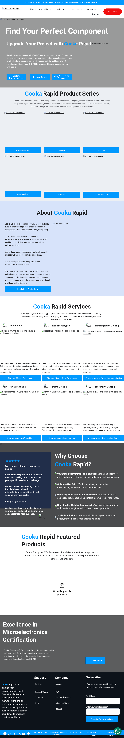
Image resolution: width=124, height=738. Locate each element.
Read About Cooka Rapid (27, 289)
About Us (43, 9)
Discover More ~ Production (20, 378)
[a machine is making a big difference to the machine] (103, 345)
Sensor (62, 150)
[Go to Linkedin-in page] (19, 734)
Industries (91, 9)
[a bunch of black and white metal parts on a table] (103, 406)
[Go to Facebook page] (5, 734)
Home (33, 9)
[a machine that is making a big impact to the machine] (20, 406)
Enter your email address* (97, 707)
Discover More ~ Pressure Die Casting (103, 438)
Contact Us (39, 697)
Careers (58, 684)
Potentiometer (22, 150)
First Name (90, 696)
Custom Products (101, 194)
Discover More (95, 660)
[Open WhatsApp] (118, 731)
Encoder (101, 150)
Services (75, 9)
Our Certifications (63, 697)
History (59, 708)
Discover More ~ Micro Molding (62, 438)
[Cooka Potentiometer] (22, 129)
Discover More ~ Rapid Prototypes (62, 378)
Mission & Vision (62, 703)
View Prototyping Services (61, 77)
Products (59, 9)
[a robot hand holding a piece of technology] (62, 345)
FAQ (57, 692)
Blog (37, 703)
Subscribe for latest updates (102, 719)
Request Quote (39, 77)
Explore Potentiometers (16, 77)
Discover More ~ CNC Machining (20, 438)
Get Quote (112, 11)
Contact (96, 14)
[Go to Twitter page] (14, 734)
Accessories (22, 194)
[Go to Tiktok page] (9, 734)
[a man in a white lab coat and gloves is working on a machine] (20, 345)
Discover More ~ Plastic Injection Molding (104, 378)
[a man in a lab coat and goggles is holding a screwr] (62, 406)
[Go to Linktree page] (28, 734)
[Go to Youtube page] (23, 734)
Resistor (62, 194)
